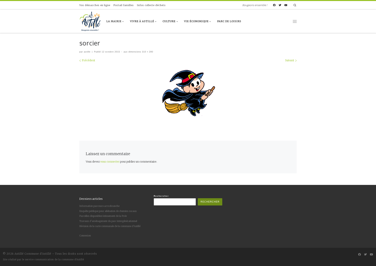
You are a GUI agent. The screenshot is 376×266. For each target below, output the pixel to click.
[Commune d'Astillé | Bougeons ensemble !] (89, 20)
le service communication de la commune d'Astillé (53, 259)
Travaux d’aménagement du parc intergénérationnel (108, 221)
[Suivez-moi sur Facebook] (274, 5)
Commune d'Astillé (37, 253)
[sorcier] (188, 92)
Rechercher (161, 196)
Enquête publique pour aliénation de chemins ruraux (108, 211)
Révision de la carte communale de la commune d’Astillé (109, 226)
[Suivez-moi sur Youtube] (285, 5)
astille (87, 52)
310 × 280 (147, 52)
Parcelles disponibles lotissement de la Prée (103, 215)
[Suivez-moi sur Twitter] (280, 5)
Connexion (85, 235)
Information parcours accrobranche (99, 205)
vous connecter (110, 161)
